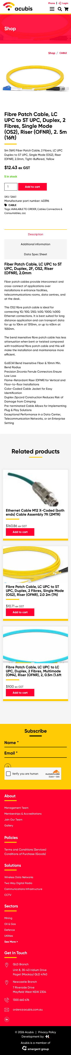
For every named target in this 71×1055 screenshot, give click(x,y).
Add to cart (32, 186)
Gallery (8, 825)
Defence (9, 929)
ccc (24, 213)
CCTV (7, 894)
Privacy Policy (47, 1032)
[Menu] (52, 9)
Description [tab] (35, 234)
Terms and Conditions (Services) (25, 849)
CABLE (63, 53)
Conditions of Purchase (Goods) (25, 854)
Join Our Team (13, 819)
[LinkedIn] (6, 1019)
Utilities (8, 935)
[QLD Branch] (8, 966)
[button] (65, 65)
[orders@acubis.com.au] (8, 1010)
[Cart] (66, 9)
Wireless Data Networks (18, 877)
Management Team (16, 807)
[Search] (60, 9)
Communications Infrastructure (23, 888)
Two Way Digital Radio (18, 883)
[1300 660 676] (8, 1001)
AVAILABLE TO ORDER (23, 209)
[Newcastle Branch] (8, 983)
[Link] (17, 6)
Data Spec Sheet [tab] (35, 254)
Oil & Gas (10, 923)
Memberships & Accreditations (22, 813)
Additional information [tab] (35, 244)
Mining (8, 918)
